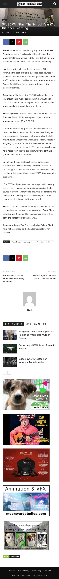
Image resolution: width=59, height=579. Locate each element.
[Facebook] (6, 42)
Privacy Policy (23, 570)
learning (27, 242)
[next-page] (9, 373)
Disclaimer (11, 570)
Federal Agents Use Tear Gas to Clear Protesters (44, 277)
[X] (12, 42)
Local (4, 20)
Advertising (36, 570)
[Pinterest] (19, 42)
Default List (16, 242)
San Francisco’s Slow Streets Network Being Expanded (13, 278)
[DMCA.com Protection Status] (11, 557)
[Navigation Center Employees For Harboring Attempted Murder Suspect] (10, 335)
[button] (4, 4)
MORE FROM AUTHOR (36, 324)
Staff (7, 32)
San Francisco (39, 242)
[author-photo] (29, 306)
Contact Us (48, 570)
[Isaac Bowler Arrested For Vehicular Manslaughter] (10, 362)
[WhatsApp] (25, 42)
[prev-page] (4, 373)
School (50, 242)
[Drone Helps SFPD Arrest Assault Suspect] (10, 348)
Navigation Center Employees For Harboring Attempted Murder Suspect (36, 335)
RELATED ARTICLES (13, 324)
